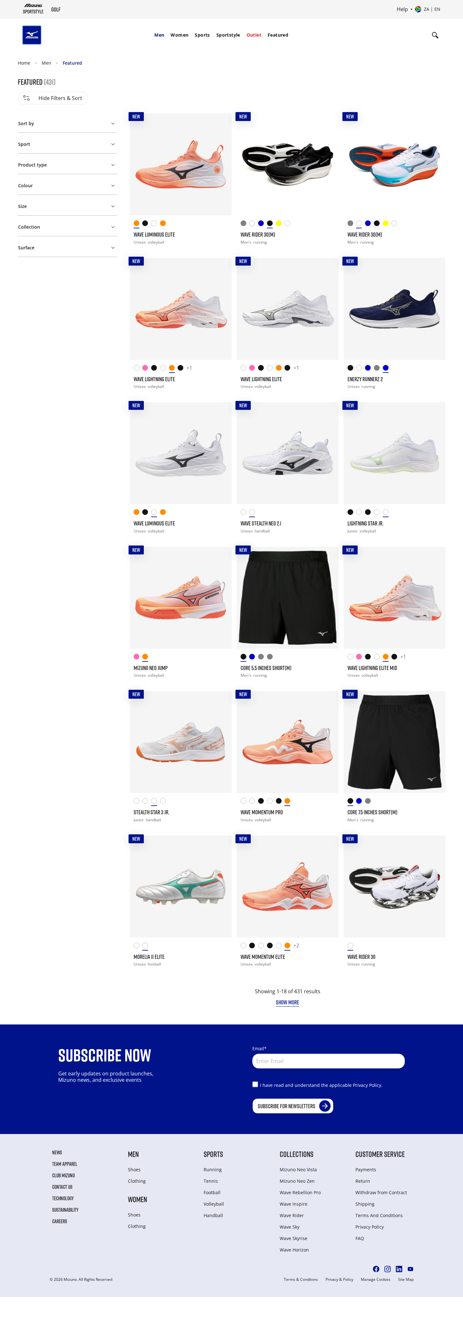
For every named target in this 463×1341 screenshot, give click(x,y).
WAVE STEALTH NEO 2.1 (261, 523)
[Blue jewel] (360, 802)
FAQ (359, 1238)
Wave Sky (289, 1227)
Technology (63, 1198)
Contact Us (62, 1187)
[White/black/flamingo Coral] (245, 513)
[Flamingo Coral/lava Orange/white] (173, 369)
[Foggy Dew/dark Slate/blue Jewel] (378, 369)
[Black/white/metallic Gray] (280, 802)
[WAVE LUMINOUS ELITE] (181, 164)
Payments (365, 1169)
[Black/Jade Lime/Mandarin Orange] (351, 513)
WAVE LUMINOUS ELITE (154, 234)
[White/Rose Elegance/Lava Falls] (146, 802)
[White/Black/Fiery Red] (164, 369)
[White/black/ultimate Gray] (378, 513)
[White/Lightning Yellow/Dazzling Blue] (138, 369)
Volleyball (214, 1204)
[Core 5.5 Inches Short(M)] (288, 598)
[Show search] (435, 35)
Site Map (406, 1279)
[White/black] (253, 513)
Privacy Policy (369, 1227)
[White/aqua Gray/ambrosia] (387, 513)
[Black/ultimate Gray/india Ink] (182, 369)
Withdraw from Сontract (381, 1192)
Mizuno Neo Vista (298, 1169)
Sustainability (65, 1210)
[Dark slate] (271, 658)
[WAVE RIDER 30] (394, 887)
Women (179, 35)
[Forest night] (369, 802)
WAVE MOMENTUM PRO (262, 812)
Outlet (254, 35)
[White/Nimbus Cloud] (360, 369)
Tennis (211, 1181)
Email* (259, 1048)
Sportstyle (228, 35)
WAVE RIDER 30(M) (258, 234)
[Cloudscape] (262, 658)
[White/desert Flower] (155, 802)
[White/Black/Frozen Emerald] (245, 947)
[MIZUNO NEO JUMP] (181, 598)
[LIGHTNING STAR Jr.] (394, 453)
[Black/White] (271, 224)
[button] (67, 122)
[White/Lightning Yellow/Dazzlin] (253, 802)
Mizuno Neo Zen (297, 1181)
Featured (278, 35)
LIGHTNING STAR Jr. (365, 523)
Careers (59, 1221)
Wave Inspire (293, 1204)
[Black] (245, 658)
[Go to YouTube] (410, 1269)
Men (159, 35)
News (57, 1152)
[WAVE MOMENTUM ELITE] (288, 887)
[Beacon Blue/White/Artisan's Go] (262, 224)
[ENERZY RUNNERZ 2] (394, 309)
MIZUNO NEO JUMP (151, 667)
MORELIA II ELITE (149, 956)
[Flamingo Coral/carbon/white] (138, 224)
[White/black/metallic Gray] (155, 224)
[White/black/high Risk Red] (351, 947)
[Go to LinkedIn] (399, 1269)
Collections (296, 1154)
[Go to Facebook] (376, 1269)
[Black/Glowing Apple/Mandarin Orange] (155, 369)
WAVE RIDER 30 (361, 956)
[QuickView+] (221, 124)
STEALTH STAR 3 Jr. (151, 812)
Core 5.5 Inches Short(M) (266, 667)
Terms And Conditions (379, 1215)
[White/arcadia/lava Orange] (146, 947)
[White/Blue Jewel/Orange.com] (253, 224)
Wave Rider (292, 1215)
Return (362, 1181)
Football (212, 1192)
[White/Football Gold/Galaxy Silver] (138, 947)
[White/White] (288, 224)
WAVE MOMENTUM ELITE (263, 956)
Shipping (365, 1204)
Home (24, 63)
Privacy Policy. (367, 1085)
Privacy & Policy (339, 1279)
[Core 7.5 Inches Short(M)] (394, 742)
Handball (213, 1215)
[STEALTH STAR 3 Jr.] (181, 742)
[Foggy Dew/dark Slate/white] (245, 224)
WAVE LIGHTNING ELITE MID (372, 667)
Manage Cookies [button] (375, 1279)
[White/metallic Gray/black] (271, 802)
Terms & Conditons (301, 1279)
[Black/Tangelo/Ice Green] (253, 947)
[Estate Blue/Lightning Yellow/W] (369, 369)
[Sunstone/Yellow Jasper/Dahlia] (164, 224)
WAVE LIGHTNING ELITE (154, 378)
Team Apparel (64, 1164)
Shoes (134, 1169)
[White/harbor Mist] (164, 802)
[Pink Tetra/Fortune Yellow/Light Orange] (146, 369)
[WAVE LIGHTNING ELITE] (181, 309)
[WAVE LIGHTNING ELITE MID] (394, 598)
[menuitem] (159, 35)
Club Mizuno (63, 1175)
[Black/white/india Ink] (146, 224)
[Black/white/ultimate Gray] (369, 513)
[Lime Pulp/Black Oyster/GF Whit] (280, 224)
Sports (202, 35)
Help (402, 9)
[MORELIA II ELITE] (181, 887)
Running (213, 1169)
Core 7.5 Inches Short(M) (372, 812)
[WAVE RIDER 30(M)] (288, 164)
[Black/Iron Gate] (351, 369)
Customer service (380, 1154)
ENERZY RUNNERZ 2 (365, 378)
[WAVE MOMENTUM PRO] (288, 742)
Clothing (137, 1181)
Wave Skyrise (293, 1238)
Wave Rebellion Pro (300, 1192)
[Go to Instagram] (387, 1269)
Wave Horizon (294, 1250)
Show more (287, 1002)
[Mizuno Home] (33, 8)
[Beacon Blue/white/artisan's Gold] (387, 369)
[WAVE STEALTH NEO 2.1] (288, 453)
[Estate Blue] (253, 658)
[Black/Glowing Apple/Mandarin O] (262, 802)
